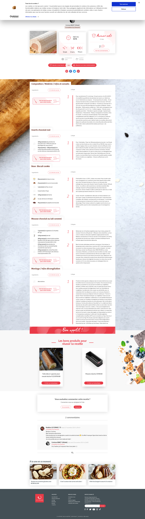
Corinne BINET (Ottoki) (59, 442)
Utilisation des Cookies (73, 503)
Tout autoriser (124, 4)
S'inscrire (77, 407)
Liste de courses (55, 90)
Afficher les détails (30, 16)
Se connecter (66, 407)
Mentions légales (72, 500)
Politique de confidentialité (74, 501)
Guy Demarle (54, 497)
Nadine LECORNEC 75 (53, 428)
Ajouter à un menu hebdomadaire (85, 65)
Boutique (54, 501)
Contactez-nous (71, 497)
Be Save (53, 503)
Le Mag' (53, 500)
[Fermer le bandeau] (139, 2)
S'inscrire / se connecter (63, 516)
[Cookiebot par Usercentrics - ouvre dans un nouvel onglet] (14, 16)
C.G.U (69, 498)
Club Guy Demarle (56, 498)
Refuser (123, 9)
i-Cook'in (54, 504)
